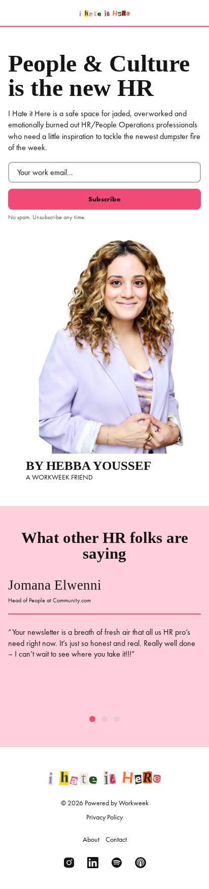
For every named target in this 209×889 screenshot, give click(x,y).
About (91, 839)
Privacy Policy (104, 817)
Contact (116, 839)
